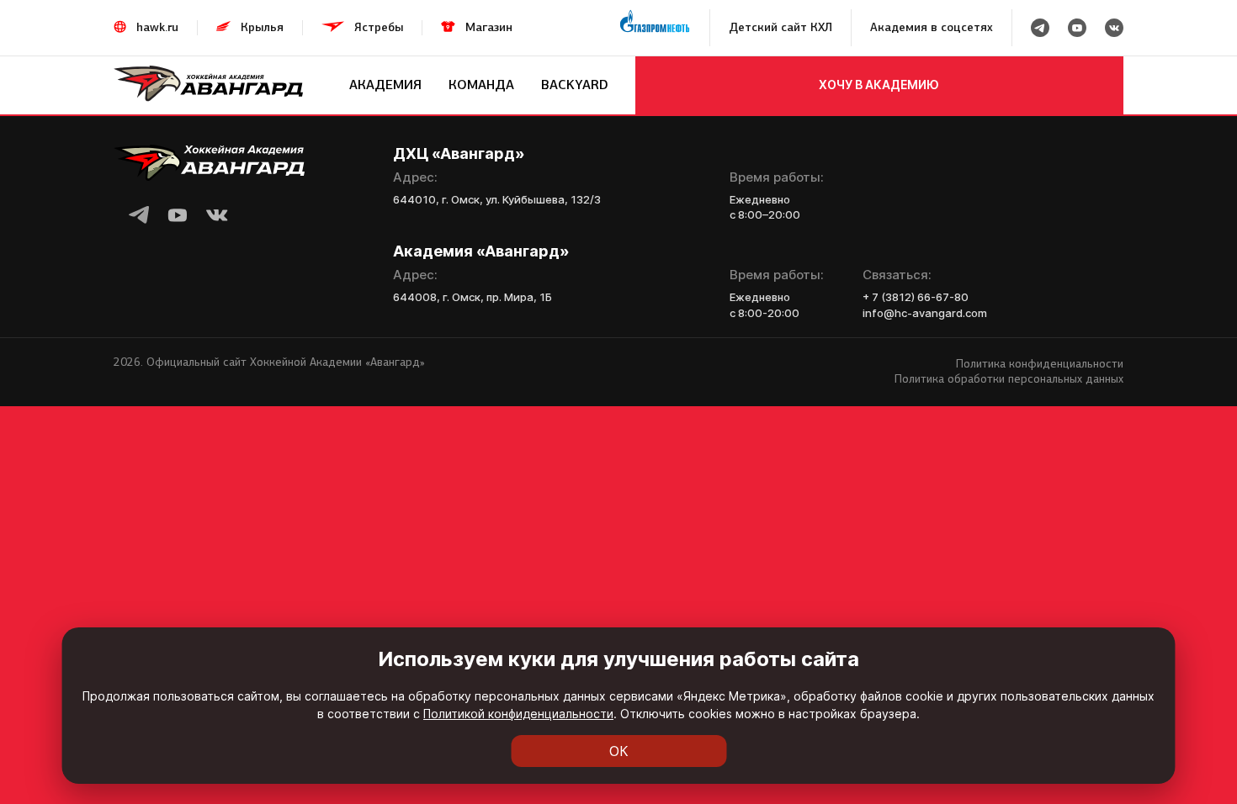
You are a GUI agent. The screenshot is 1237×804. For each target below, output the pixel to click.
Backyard (574, 85)
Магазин (488, 27)
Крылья (262, 27)
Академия (385, 85)
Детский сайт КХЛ (780, 27)
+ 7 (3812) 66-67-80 (916, 297)
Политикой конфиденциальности (518, 713)
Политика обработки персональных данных (1009, 379)
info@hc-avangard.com (925, 313)
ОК (619, 751)
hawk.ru (157, 27)
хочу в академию (879, 84)
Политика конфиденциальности (1039, 364)
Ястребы (378, 27)
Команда (481, 85)
